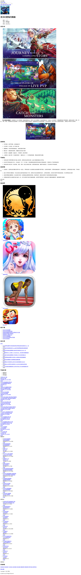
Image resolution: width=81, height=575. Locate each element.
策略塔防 (22, 567)
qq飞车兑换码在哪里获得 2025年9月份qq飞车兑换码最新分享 (15, 366)
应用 (6, 4)
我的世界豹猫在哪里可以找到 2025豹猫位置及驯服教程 (14, 357)
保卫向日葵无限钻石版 (7, 331)
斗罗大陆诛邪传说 (6, 537)
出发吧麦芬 (5, 522)
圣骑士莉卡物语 (6, 484)
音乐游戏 (18, 567)
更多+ (1, 343)
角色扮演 (2, 567)
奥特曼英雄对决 (6, 507)
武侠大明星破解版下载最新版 (9, 474)
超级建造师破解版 (6, 479)
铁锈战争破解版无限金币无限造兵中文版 (11, 332)
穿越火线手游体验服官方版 (8, 502)
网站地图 (2, 569)
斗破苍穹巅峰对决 (6, 542)
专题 (10, 4)
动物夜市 (5, 532)
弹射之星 (5, 527)
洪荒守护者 (5, 547)
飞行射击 (10, 567)
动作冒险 (14, 567)
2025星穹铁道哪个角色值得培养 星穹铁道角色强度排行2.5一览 (16, 345)
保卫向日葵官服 (6, 338)
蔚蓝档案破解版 (6, 445)
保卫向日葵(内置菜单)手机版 (9, 337)
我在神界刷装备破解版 (7, 469)
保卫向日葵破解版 (6, 336)
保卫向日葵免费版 (6, 329)
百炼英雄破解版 (6, 440)
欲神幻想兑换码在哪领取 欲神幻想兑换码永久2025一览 (14, 350)
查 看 (4, 442)
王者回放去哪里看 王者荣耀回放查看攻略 (11, 359)
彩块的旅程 (5, 512)
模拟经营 (26, 567)
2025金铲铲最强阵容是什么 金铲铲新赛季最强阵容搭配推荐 (15, 348)
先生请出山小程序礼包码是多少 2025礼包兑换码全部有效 (15, 364)
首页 (1, 4)
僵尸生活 (5, 450)
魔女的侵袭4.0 (6, 464)
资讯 (8, 4)
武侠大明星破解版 (6, 489)
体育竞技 (35, 567)
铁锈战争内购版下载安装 (8, 333)
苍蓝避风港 (5, 517)
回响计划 (5, 552)
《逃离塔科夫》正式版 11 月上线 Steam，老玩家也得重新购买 (16, 352)
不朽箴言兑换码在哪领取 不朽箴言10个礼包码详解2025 (14, 355)
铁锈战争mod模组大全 (7, 334)
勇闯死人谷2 (5, 459)
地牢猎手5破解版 (6, 494)
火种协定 (5, 557)
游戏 (4, 4)
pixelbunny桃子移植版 (7, 455)
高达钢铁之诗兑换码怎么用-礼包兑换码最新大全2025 (14, 361)
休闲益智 (6, 567)
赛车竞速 (30, 567)
